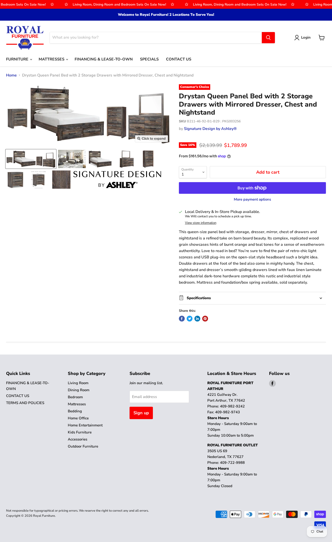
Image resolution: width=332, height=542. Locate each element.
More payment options (252, 199)
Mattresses (77, 404)
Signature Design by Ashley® (210, 128)
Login (306, 37)
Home (11, 75)
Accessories (77, 439)
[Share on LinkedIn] (197, 319)
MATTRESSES (52, 59)
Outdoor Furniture (83, 446)
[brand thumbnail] (117, 179)
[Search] (268, 37)
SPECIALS (149, 59)
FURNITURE (17, 59)
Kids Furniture (80, 432)
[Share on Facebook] (182, 319)
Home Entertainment (85, 425)
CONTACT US (178, 59)
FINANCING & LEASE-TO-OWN (104, 59)
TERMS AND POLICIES (25, 402)
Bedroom (75, 397)
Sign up (141, 413)
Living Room (78, 383)
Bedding (75, 411)
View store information (200, 223)
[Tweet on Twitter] (189, 319)
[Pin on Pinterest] (205, 319)
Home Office (78, 418)
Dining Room (78, 390)
